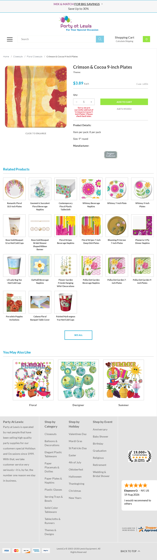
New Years (75, 497)
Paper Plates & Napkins (54, 480)
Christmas (75, 490)
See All (78, 335)
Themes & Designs (51, 532)
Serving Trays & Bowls (54, 498)
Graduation (99, 450)
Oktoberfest (76, 469)
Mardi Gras (75, 441)
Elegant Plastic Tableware (54, 454)
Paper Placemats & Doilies (52, 467)
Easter (72, 455)
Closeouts (50, 434)
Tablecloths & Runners (53, 521)
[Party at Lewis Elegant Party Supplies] (78, 23)
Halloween (75, 476)
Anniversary (100, 429)
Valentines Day (78, 434)
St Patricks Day (78, 448)
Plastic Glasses (53, 489)
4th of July (75, 462)
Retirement (99, 464)
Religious (98, 457)
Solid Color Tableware (52, 509)
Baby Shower (100, 436)
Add (124, 101)
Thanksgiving (76, 483)
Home (6, 56)
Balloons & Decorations (52, 443)
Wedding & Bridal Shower (101, 474)
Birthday (98, 443)
